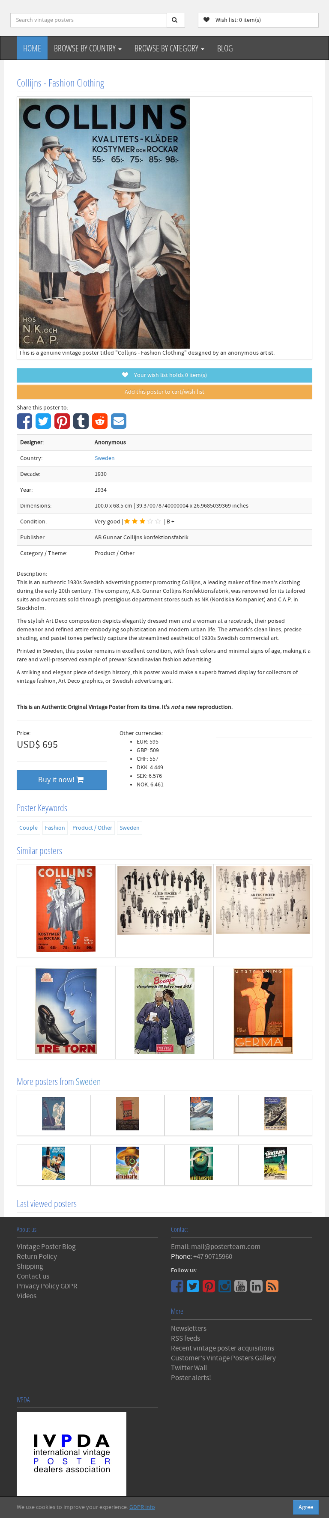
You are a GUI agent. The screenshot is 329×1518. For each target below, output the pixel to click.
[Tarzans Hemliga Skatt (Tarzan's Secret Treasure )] (276, 1165)
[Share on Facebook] (25, 426)
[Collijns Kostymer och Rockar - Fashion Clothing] (66, 910)
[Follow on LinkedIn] (257, 1289)
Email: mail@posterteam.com (215, 1247)
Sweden (105, 458)
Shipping (30, 1266)
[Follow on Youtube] (241, 1289)
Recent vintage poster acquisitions (222, 1348)
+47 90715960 (212, 1256)
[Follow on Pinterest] (210, 1289)
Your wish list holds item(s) (168, 375)
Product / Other (92, 828)
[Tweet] (44, 426)
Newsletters (188, 1328)
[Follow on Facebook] (178, 1289)
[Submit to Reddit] (101, 426)
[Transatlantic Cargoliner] (276, 1115)
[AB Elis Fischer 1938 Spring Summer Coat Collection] (263, 910)
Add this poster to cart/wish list (164, 392)
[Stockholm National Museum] (54, 1115)
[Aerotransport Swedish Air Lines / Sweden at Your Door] (201, 1165)
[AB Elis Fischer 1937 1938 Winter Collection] (164, 910)
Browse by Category (167, 48)
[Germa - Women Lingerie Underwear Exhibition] (263, 1012)
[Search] (176, 20)
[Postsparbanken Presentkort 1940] (54, 1165)
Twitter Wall (189, 1368)
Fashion (55, 828)
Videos (26, 1296)
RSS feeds (185, 1338)
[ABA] (201, 1115)
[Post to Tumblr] (82, 426)
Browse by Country (85, 48)
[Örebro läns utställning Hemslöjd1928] (128, 1115)
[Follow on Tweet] (194, 1289)
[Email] (120, 426)
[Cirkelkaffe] (128, 1165)
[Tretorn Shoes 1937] (66, 1012)
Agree (306, 1507)
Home (32, 48)
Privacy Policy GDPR (47, 1286)
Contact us (33, 1276)
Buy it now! (57, 780)
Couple (28, 828)
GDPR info (142, 1507)
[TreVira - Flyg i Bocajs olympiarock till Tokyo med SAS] (164, 1012)
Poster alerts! (191, 1378)
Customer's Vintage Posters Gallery (223, 1358)
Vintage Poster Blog (46, 1247)
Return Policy (37, 1256)
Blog (225, 48)
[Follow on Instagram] (225, 1289)
